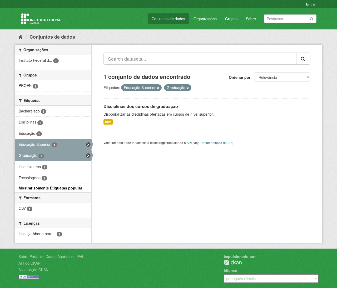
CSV (108, 122)
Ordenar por (239, 77)
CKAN (233, 262)
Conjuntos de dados (168, 18)
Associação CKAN (33, 269)
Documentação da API (216, 142)
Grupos (231, 18)
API (189, 142)
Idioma (230, 270)
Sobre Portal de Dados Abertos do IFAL (51, 256)
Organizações (205, 18)
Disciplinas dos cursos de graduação (140, 106)
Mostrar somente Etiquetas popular (50, 188)
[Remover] (158, 88)
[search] (303, 59)
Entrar (311, 4)
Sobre (251, 18)
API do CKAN (29, 263)
